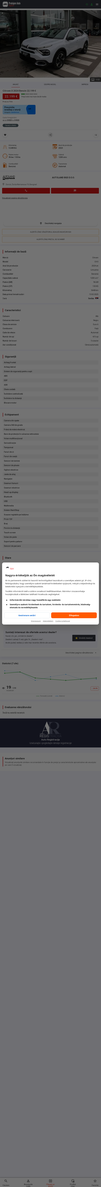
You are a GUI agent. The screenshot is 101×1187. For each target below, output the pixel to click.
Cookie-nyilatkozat (62, 621)
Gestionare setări (27, 615)
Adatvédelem (48, 621)
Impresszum (36, 621)
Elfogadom (74, 615)
